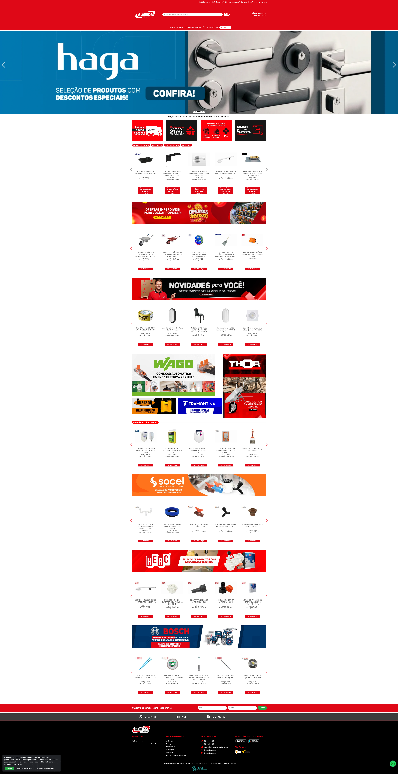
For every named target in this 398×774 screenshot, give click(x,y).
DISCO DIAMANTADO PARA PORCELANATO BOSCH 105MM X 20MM (172, 678)
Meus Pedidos (151, 717)
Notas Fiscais (218, 717)
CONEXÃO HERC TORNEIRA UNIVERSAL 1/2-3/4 (225, 601)
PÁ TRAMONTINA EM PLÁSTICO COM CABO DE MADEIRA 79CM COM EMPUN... (225, 254)
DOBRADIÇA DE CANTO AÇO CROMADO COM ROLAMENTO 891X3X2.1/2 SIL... (226, 451)
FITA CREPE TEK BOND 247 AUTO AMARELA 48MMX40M (226, 172)
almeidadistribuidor (209, 750)
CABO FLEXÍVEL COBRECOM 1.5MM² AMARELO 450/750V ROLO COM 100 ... (172, 173)
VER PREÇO (146, 269)
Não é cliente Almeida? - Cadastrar (236, 2)
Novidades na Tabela (172, 145)
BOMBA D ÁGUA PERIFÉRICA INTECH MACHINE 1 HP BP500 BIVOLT (252, 254)
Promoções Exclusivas (141, 145)
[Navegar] (3, 65)
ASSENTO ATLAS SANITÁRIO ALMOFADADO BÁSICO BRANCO (199, 451)
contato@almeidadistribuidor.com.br (215, 747)
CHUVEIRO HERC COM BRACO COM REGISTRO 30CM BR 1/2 (145, 601)
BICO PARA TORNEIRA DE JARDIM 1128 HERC (199, 601)
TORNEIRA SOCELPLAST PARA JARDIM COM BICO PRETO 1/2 (225, 525)
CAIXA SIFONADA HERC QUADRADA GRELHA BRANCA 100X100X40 (172, 602)
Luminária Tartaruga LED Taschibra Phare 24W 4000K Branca (225, 330)
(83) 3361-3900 (260, 16)
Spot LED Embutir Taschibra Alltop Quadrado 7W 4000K (252, 329)
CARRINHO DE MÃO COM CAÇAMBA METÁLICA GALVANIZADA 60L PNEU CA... (145, 254)
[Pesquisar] (220, 14)
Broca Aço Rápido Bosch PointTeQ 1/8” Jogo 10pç (225, 677)
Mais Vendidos (157, 145)
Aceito (9, 768)
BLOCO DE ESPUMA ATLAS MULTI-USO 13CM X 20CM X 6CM (172, 451)
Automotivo (170, 741)
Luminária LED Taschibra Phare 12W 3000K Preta (172, 329)
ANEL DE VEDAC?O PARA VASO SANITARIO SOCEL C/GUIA (172, 526)
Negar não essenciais (24, 768)
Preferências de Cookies (45, 768)
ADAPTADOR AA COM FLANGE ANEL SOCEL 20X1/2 (252, 525)
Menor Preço (186, 145)
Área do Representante (259, 2)
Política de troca (137, 741)
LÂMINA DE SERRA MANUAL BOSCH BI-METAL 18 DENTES (145, 677)
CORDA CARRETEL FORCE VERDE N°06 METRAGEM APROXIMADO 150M (199, 254)
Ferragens (169, 744)
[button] (193, 111)
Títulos (184, 717)
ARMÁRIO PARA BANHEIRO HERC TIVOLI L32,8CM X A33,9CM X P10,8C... (252, 602)
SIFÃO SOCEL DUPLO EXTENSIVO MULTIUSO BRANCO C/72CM (145, 526)
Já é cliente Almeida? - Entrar (210, 2)
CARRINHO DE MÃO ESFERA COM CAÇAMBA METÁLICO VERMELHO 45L (172, 254)
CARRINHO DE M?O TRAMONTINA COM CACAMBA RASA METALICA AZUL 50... (199, 173)
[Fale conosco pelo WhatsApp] (393, 764)
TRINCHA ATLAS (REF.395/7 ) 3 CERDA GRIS (252, 450)
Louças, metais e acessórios (176, 755)
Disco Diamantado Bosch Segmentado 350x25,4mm (252, 677)
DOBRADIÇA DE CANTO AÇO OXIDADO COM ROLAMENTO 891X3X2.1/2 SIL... (145, 173)
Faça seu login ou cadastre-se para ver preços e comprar (145, 190)
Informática (170, 753)
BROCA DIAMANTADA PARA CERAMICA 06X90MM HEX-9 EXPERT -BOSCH (199, 678)
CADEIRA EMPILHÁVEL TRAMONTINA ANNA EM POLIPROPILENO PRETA (199, 330)
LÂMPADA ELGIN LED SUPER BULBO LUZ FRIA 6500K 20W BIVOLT (145, 451)
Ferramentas (170, 747)
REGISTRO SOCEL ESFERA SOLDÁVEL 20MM (199, 525)
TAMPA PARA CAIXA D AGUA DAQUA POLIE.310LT (252, 172)
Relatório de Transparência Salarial (144, 744)
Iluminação (170, 750)
